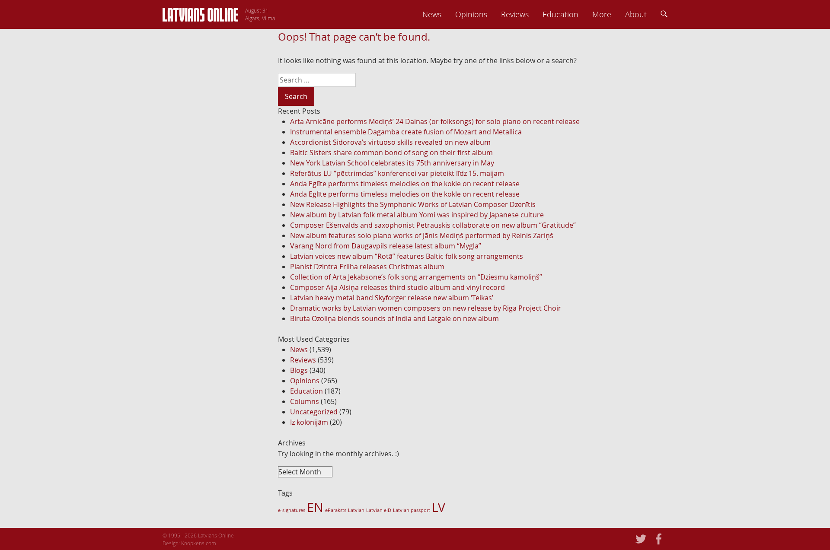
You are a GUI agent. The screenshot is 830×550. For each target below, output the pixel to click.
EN (315, 507)
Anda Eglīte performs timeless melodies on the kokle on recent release (405, 183)
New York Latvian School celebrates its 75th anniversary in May (392, 163)
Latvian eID (378, 510)
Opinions (471, 14)
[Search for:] (476, 80)
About (636, 14)
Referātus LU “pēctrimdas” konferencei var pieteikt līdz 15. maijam (397, 173)
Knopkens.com (198, 543)
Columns (304, 401)
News (431, 14)
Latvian (356, 510)
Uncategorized (314, 411)
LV (438, 507)
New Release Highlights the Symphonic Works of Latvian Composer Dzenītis (413, 204)
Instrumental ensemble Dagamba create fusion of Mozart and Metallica (406, 132)
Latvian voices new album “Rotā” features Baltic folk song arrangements (406, 256)
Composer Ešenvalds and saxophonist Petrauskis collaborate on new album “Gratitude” (433, 225)
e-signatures (291, 510)
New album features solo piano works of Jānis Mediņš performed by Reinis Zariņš (421, 235)
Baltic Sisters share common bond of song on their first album (391, 152)
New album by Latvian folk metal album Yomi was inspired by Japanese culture (417, 214)
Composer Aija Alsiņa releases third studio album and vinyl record (397, 287)
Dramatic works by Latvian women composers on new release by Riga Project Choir (425, 308)
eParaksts (335, 510)
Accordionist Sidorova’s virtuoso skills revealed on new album (390, 142)
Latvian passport (411, 510)
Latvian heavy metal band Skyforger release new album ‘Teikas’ (391, 297)
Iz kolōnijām (309, 422)
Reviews (515, 14)
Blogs (299, 370)
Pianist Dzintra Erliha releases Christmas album (367, 266)
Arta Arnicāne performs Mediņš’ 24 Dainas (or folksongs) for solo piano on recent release (435, 121)
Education (560, 14)
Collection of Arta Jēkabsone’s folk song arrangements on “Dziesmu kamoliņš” (416, 277)
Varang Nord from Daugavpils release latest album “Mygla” (385, 246)
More (601, 14)
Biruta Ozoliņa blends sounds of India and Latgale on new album (394, 318)
